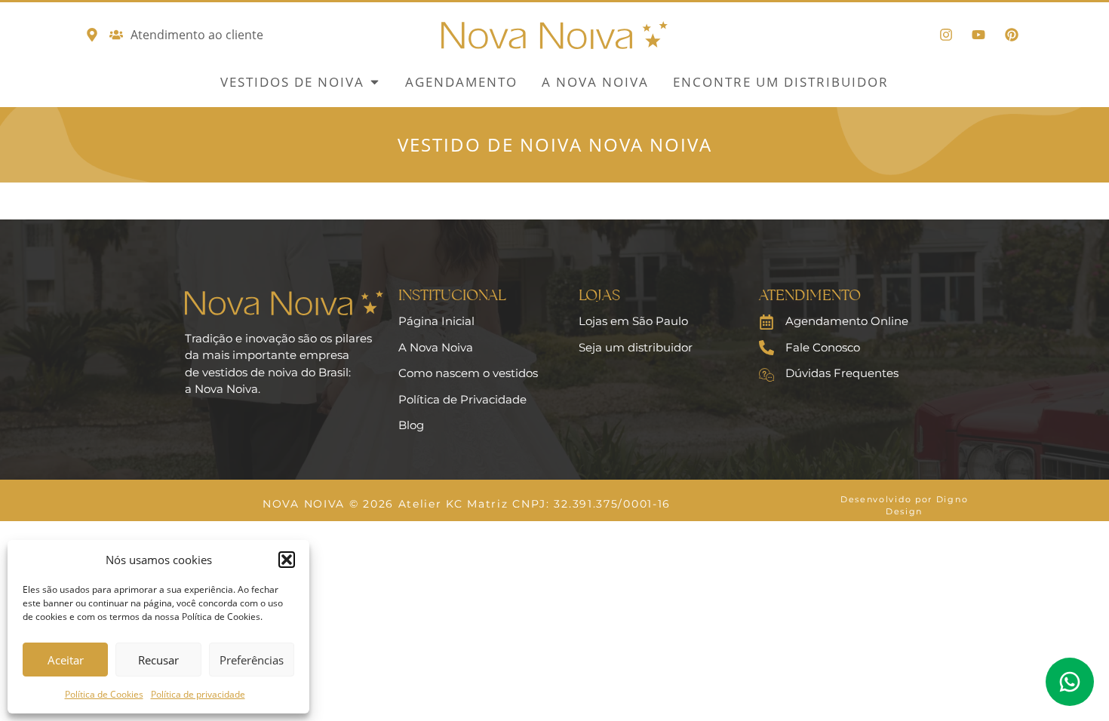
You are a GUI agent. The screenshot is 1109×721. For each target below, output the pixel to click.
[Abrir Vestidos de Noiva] (374, 82)
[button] (286, 559)
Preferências (252, 659)
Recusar (158, 659)
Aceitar (66, 659)
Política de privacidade (198, 694)
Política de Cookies (104, 694)
